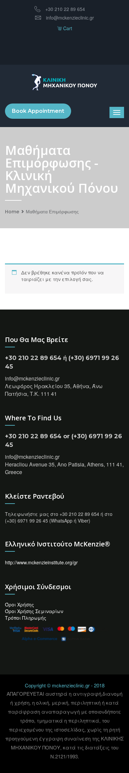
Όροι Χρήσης (19, 604)
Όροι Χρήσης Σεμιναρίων (34, 611)
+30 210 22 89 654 (65, 9)
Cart (67, 28)
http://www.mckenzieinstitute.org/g (40, 562)
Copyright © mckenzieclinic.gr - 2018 (65, 685)
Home (12, 211)
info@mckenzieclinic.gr (70, 17)
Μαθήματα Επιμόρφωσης (52, 211)
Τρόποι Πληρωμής (25, 617)
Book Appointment (38, 111)
